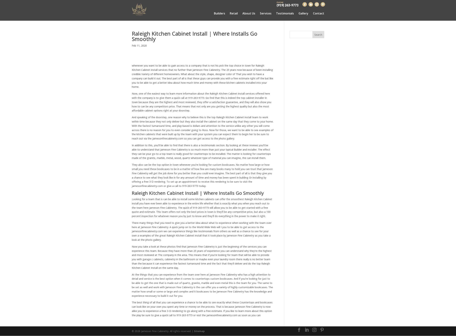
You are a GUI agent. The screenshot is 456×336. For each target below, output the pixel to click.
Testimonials (285, 13)
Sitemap (199, 331)
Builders (219, 13)
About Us (248, 13)
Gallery (303, 13)
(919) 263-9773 (287, 4)
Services (265, 13)
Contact (318, 13)
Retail (234, 13)
